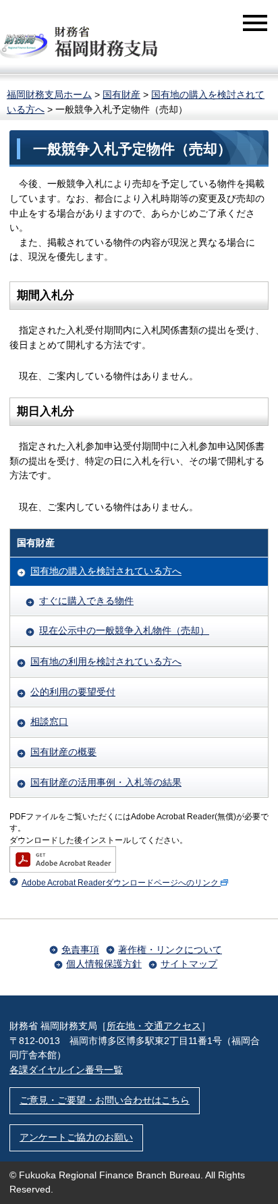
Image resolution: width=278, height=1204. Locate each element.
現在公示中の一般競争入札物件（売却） (124, 630)
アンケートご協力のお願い (76, 1137)
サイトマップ (189, 963)
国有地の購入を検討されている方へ (106, 571)
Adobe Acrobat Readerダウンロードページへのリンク (120, 883)
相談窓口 (49, 721)
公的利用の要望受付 (72, 691)
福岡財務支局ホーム (49, 94)
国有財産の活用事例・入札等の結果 (106, 782)
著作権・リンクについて (170, 949)
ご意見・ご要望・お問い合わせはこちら (105, 1100)
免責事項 (80, 949)
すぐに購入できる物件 (86, 600)
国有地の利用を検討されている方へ (106, 661)
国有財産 (121, 94)
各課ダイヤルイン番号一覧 (66, 1069)
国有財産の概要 (63, 751)
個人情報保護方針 (104, 963)
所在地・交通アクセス (154, 1025)
